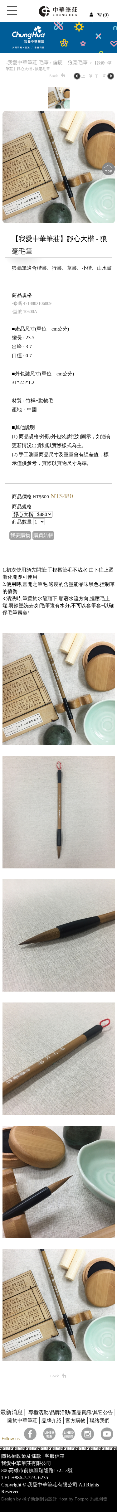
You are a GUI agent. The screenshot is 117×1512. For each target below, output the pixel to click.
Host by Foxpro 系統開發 (82, 1498)
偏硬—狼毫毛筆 (71, 62)
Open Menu (12, 14)
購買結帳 (43, 535)
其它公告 (103, 1412)
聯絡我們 (100, 1420)
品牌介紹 (51, 1420)
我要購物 (20, 535)
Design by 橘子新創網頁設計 (29, 1498)
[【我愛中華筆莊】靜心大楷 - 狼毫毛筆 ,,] (58, 743)
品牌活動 (60, 1412)
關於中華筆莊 (22, 1420)
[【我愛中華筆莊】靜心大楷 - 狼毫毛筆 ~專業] (58, 221)
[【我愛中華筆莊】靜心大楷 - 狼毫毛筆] (59, 106)
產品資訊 (81, 1412)
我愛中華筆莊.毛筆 (28, 62)
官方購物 (75, 1420)
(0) (105, 14)
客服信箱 (55, 1456)
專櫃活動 (38, 1412)
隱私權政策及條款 (21, 1456)
